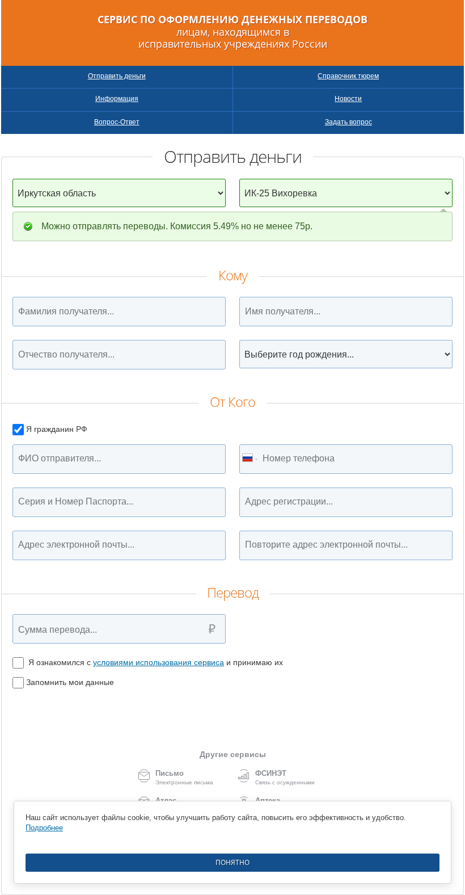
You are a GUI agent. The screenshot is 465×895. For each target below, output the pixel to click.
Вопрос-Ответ (117, 122)
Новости (348, 99)
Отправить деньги (117, 76)
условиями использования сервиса (158, 662)
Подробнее (44, 827)
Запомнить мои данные (70, 682)
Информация (116, 99)
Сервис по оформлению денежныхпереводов (232, 32)
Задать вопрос (348, 122)
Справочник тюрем (348, 76)
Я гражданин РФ (56, 429)
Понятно (232, 862)
